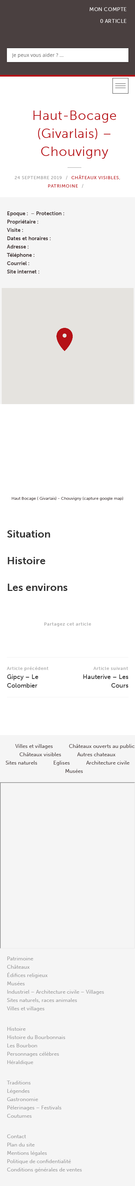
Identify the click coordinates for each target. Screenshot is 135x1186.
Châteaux (18, 967)
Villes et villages (26, 1008)
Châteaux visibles (95, 177)
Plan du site (21, 1145)
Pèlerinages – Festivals (34, 1108)
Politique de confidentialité (39, 1161)
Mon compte (108, 9)
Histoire (16, 1029)
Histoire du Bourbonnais (36, 1037)
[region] (68, 346)
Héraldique (20, 1062)
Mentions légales (27, 1153)
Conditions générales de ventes (44, 1170)
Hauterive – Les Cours (105, 677)
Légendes (18, 1091)
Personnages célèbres (33, 1054)
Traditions (19, 1083)
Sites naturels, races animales (42, 1000)
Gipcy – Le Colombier (28, 677)
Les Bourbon (22, 1046)
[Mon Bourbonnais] (42, 19)
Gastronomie (22, 1099)
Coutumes (19, 1116)
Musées (16, 983)
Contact (16, 1136)
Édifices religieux (27, 975)
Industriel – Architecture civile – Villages (55, 992)
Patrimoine (63, 186)
